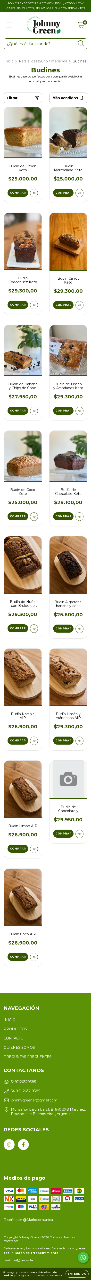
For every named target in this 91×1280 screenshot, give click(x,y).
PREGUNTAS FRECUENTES (27, 1057)
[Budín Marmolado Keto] (79, 193)
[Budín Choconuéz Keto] (34, 305)
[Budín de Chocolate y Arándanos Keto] (79, 834)
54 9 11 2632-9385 (25, 1091)
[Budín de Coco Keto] (34, 516)
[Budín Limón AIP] (34, 849)
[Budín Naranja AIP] (34, 741)
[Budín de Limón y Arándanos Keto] (79, 411)
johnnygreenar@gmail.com (34, 1100)
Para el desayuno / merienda (43, 61)
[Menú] (9, 25)
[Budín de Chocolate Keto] (79, 516)
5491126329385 (23, 1082)
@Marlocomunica (38, 1220)
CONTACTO (14, 1038)
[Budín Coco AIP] (34, 957)
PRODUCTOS (15, 1029)
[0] (81, 26)
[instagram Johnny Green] (9, 1144)
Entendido (77, 1273)
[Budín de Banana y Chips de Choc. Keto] (34, 411)
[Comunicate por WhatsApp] (83, 1257)
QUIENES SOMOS (19, 1047)
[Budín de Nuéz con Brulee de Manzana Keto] (34, 628)
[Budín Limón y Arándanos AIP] (79, 741)
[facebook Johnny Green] (23, 1144)
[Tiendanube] (19, 1261)
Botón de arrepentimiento (36, 1253)
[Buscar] (81, 43)
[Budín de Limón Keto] (34, 193)
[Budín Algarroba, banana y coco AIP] (79, 629)
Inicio (9, 61)
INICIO (10, 1020)
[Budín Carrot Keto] (79, 305)
